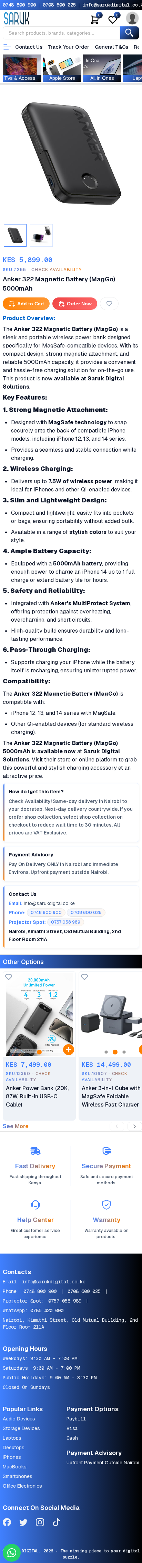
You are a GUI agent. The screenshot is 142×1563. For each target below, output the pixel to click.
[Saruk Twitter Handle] (23, 1523)
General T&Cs (111, 47)
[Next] (135, 1126)
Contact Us (28, 47)
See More (16, 1126)
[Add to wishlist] (8, 978)
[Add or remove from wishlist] (109, 303)
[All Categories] (7, 47)
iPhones (12, 1457)
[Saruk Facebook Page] (7, 1523)
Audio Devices (19, 1419)
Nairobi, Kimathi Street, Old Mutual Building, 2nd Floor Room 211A (70, 1323)
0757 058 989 (64, 1301)
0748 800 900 (19, 5)
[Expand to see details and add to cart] (68, 1049)
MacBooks (15, 1467)
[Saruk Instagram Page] (40, 1523)
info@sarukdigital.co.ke (53, 1282)
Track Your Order (69, 47)
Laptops (12, 1438)
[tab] (15, 235)
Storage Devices (21, 1428)
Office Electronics (22, 1486)
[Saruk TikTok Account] (56, 1523)
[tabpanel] (71, 154)
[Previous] (117, 1126)
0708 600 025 (59, 5)
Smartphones (17, 1476)
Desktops (13, 1447)
